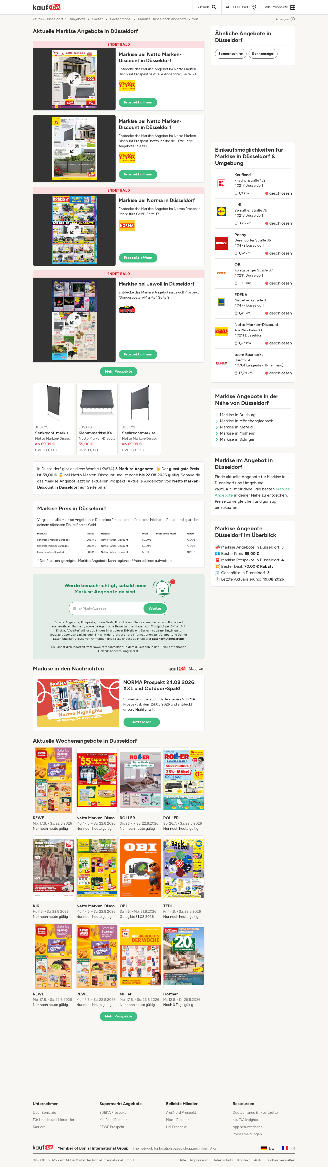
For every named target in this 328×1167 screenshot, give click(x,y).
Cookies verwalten (280, 1160)
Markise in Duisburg (237, 414)
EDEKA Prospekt (112, 1112)
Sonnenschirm (230, 53)
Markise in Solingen (237, 439)
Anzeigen (282, 19)
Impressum (199, 1160)
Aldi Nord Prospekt (181, 1112)
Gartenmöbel (120, 19)
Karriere (39, 1127)
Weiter (155, 608)
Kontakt (243, 1160)
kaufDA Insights (245, 1120)
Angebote (78, 19)
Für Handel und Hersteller (53, 1120)
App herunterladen (248, 1127)
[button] (118, 76)
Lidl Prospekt (176, 1127)
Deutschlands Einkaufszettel (256, 1112)
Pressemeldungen (247, 1134)
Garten (98, 19)
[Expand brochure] (74, 79)
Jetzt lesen (141, 722)
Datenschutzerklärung (168, 638)
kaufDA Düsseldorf (48, 19)
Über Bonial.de (44, 1112)
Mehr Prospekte (118, 371)
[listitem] (53, 419)
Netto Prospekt (178, 1120)
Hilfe (182, 1160)
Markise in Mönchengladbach (246, 420)
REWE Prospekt (111, 1127)
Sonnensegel (263, 53)
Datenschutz (222, 1160)
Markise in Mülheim (237, 433)
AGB (257, 1160)
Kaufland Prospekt (114, 1120)
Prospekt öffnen (138, 102)
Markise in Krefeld (236, 427)
